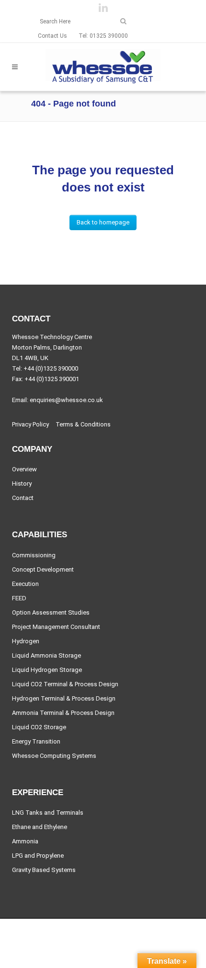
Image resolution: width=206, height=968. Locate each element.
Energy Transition (36, 742)
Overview (24, 469)
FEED (19, 598)
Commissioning (34, 555)
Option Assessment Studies (51, 613)
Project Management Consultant (56, 627)
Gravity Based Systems (44, 870)
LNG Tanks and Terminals (47, 813)
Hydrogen (25, 641)
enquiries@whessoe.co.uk (66, 400)
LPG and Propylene (38, 856)
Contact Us (52, 35)
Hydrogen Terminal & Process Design (63, 699)
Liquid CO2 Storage (39, 727)
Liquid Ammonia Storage (46, 656)
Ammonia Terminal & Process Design (63, 713)
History (22, 484)
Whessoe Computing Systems (54, 756)
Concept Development (43, 570)
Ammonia (25, 841)
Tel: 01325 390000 (103, 35)
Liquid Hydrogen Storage (47, 670)
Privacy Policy (30, 424)
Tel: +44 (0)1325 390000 (45, 368)
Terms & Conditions (83, 424)
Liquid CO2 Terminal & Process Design (65, 684)
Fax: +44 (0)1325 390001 (45, 379)
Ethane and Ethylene (39, 827)
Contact (23, 498)
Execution (25, 584)
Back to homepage (103, 222)
